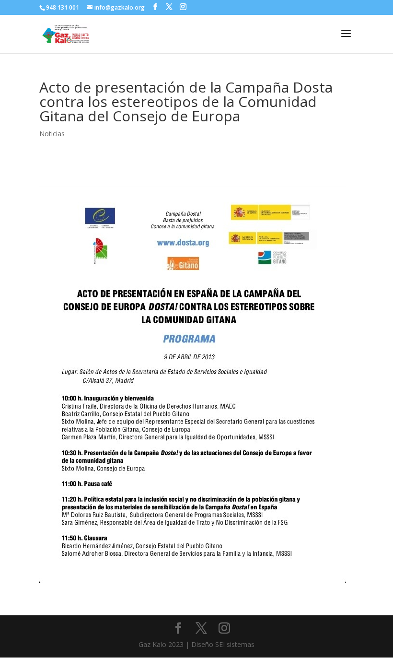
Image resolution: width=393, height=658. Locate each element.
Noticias (52, 133)
